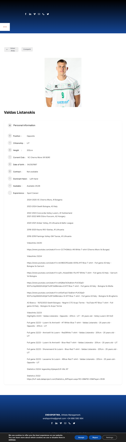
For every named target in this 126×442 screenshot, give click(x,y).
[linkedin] (56, 423)
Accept (81, 437)
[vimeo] (61, 423)
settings (12, 440)
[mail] (65, 423)
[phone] (70, 423)
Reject (95, 437)
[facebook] (52, 423)
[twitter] (74, 423)
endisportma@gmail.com (54, 418)
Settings (109, 437)
